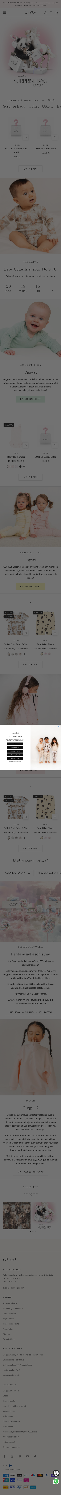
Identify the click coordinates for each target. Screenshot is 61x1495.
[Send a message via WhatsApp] (56, 1481)
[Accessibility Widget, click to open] (56, 1473)
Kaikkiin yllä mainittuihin (15, 758)
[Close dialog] (59, 726)
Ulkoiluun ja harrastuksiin (15, 751)
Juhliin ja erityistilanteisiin (15, 754)
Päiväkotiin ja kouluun (15, 747)
